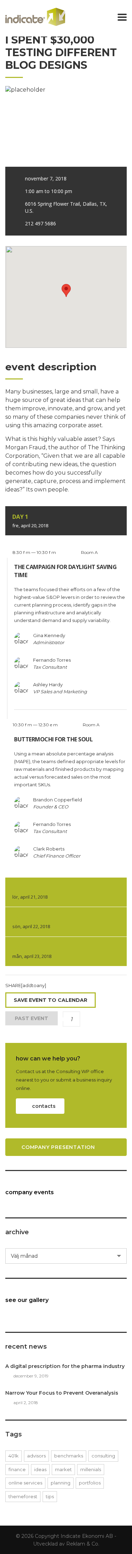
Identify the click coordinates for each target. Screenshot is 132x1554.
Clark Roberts (48, 849)
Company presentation (58, 1147)
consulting (103, 1456)
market (63, 1469)
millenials (90, 1469)
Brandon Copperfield (57, 799)
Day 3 (31, 922)
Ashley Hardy (48, 684)
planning (60, 1483)
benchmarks (68, 1456)
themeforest (22, 1496)
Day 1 (30, 521)
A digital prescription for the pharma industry (65, 1366)
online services (25, 1483)
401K (13, 1456)
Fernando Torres (52, 660)
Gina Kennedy (49, 635)
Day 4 (31, 951)
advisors (36, 1456)
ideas (40, 1469)
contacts (44, 1106)
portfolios (90, 1483)
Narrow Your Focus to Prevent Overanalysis (61, 1393)
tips (50, 1496)
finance (17, 1469)
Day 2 (30, 892)
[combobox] (66, 1256)
